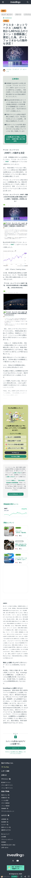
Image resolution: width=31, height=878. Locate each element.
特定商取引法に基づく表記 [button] (8, 845)
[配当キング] (15, 867)
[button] (3, 10)
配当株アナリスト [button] (6, 782)
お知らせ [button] (4, 775)
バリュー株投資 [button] (5, 805)
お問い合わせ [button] (4, 847)
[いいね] (17, 876)
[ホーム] (15, 2)
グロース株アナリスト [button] (7, 785)
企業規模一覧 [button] (4, 819)
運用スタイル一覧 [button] (6, 827)
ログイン (14, 748)
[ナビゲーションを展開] (0, 439)
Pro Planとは (15, 452)
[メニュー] (3, 2)
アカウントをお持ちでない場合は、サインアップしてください (15, 752)
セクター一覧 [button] (4, 824)
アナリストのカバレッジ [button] (7, 811)
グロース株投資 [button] (5, 803)
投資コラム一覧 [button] (5, 795)
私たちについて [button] (5, 834)
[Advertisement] (15, 579)
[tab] (3, 10)
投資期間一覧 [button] (4, 822)
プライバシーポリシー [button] (7, 839)
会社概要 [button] (3, 836)
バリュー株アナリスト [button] (7, 788)
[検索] (27, 2)
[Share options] (25, 876)
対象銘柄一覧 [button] (4, 808)
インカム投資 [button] (4, 800)
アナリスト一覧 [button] (6, 779)
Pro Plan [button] (6, 767)
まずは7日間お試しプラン (15, 494)
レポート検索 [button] (5, 771)
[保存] (21, 876)
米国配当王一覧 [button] (5, 797)
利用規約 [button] (3, 842)
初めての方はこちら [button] (7, 763)
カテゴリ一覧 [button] (5, 815)
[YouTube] (17, 860)
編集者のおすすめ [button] (6, 830)
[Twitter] (13, 860)
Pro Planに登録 (15, 456)
